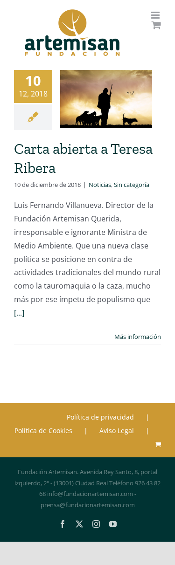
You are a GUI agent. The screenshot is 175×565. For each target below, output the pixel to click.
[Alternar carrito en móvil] (156, 25)
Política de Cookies (43, 430)
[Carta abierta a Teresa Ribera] (106, 99)
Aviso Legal (116, 430)
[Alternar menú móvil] (156, 15)
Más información (137, 336)
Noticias (100, 184)
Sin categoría (131, 184)
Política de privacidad (100, 417)
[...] (19, 313)
